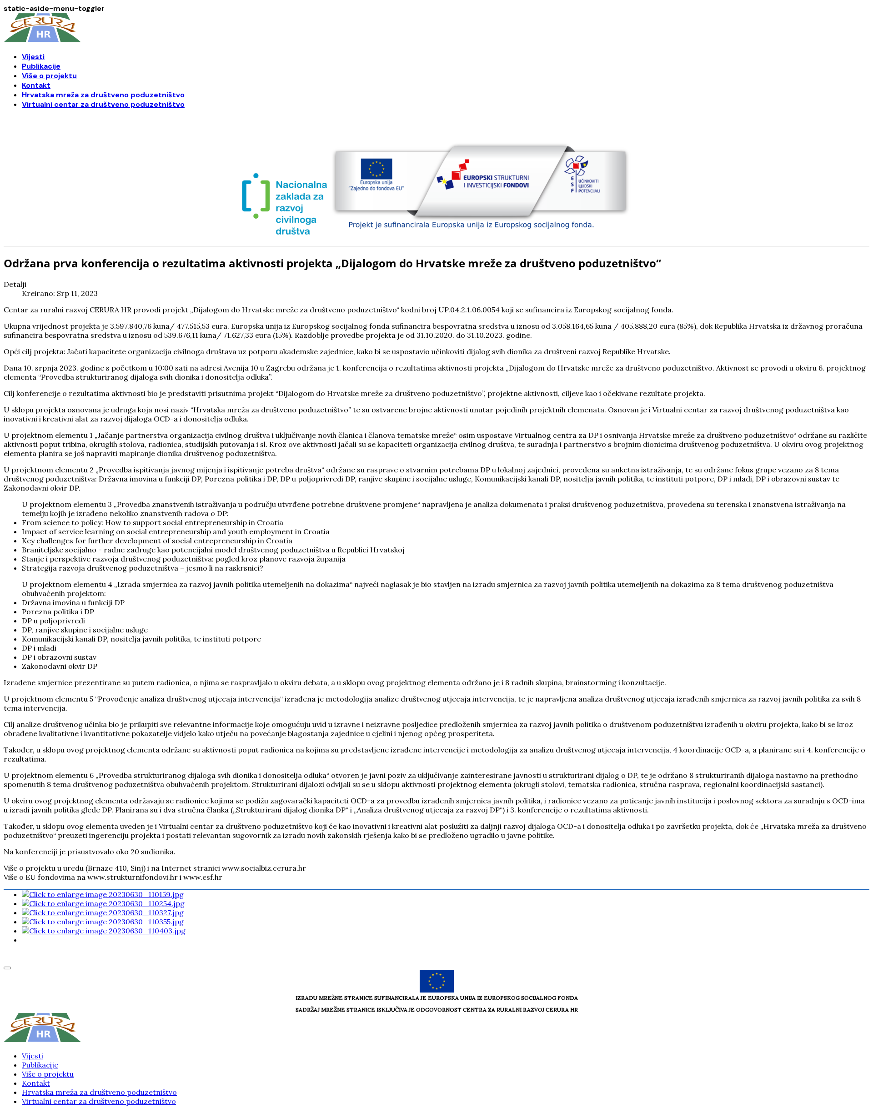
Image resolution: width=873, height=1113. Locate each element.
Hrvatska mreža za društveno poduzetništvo (103, 95)
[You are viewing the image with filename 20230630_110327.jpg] (103, 912)
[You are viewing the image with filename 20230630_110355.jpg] (103, 921)
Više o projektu (49, 75)
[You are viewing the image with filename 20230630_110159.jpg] (103, 894)
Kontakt (36, 85)
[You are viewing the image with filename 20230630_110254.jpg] (103, 903)
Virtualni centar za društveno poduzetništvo (103, 104)
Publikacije (41, 66)
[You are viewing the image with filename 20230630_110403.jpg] (104, 930)
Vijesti (33, 56)
